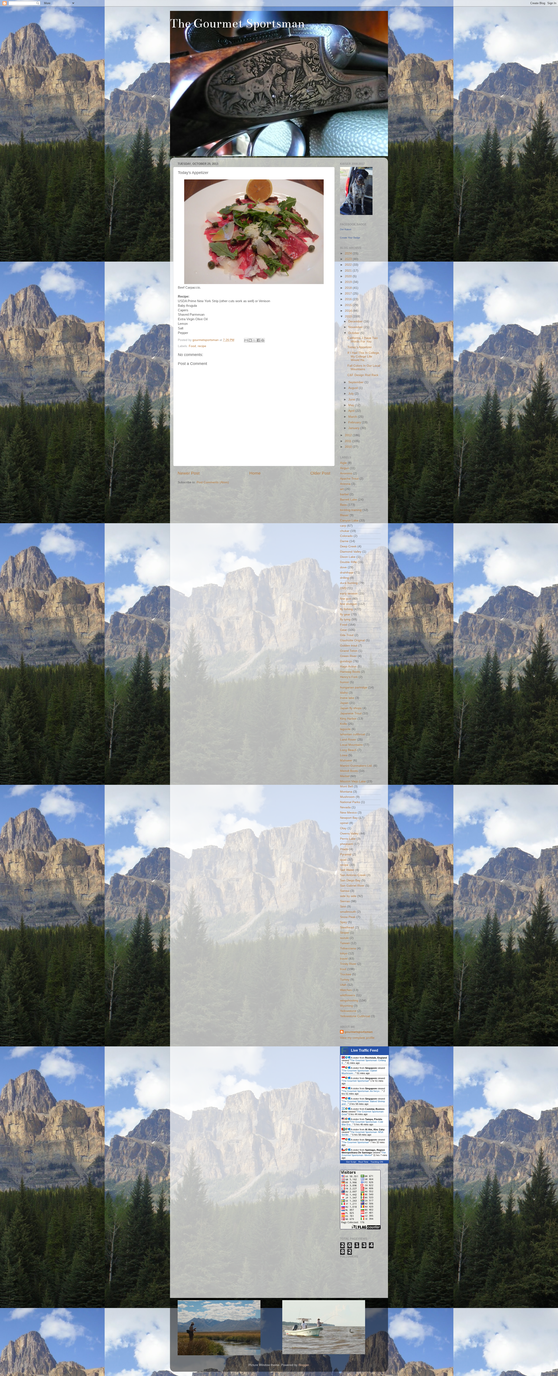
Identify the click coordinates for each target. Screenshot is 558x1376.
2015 (349, 305)
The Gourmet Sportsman (237, 23)
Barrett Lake (348, 499)
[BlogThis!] (250, 340)
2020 (349, 276)
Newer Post (188, 473)
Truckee (345, 974)
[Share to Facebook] (258, 340)
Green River (348, 656)
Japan (344, 703)
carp (343, 525)
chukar (344, 531)
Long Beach (348, 750)
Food (192, 346)
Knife (343, 723)
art (342, 489)
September (356, 382)
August (353, 388)
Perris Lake (348, 838)
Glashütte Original (352, 640)
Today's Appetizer (359, 347)
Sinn (343, 906)
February (355, 422)
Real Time (363, 1162)
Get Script (351, 1162)
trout (343, 969)
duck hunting (349, 583)
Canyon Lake (349, 520)
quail (343, 859)
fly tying (345, 619)
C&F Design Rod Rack (362, 375)
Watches (346, 990)
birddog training (351, 510)
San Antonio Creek (353, 875)
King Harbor (348, 718)
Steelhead (347, 927)
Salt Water (347, 870)
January (354, 428)
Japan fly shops (351, 708)
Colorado (346, 536)
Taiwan (345, 943)
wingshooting (349, 1000)
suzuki (344, 938)
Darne (344, 541)
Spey (343, 922)
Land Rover (348, 739)
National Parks (350, 802)
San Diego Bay (350, 880)
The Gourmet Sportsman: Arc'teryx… (362, 1091)
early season (349, 593)
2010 (349, 446)
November (356, 327)
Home (255, 473)
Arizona (345, 483)
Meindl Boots (349, 771)
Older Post (320, 473)
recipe (202, 346)
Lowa (343, 755)
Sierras (345, 901)
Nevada (345, 807)
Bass (343, 504)
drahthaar (347, 572)
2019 (349, 282)
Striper (344, 932)
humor (344, 682)
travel (344, 958)
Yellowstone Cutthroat (355, 1016)
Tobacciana (348, 948)
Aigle (343, 463)
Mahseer (346, 760)
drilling (344, 577)
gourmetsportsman (358, 1032)
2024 (349, 253)
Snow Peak (348, 917)
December (356, 321)
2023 (349, 259)
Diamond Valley (350, 551)
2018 (349, 288)
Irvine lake (347, 698)
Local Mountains (351, 744)
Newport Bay (349, 817)
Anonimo (346, 473)
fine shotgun (348, 604)
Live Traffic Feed (364, 1050)
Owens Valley (349, 833)
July (351, 393)
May (351, 405)
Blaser (344, 515)
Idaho (344, 692)
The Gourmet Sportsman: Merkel (364, 1153)
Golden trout (348, 645)
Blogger (303, 1365)
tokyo (343, 953)
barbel (344, 494)
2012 (349, 435)
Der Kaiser (345, 229)
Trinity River (348, 964)
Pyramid (345, 854)
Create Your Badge (350, 237)
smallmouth (348, 911)
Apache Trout (349, 478)
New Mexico (348, 812)
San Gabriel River (352, 885)
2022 (349, 264)
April (351, 410)
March (353, 416)
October (354, 333)
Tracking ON (377, 1162)
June (352, 399)
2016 (349, 299)
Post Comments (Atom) (213, 482)
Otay (343, 828)
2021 (349, 270)
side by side (348, 896)
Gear (343, 630)
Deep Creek (348, 546)
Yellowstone (348, 1011)
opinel (344, 823)
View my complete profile (357, 1037)
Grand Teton (348, 650)
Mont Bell (346, 786)
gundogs (346, 661)
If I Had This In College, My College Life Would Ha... (363, 356)
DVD (343, 588)
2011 (348, 441)
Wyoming (346, 1005)
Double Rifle (348, 562)
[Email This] (246, 340)
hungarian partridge (353, 687)
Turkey (344, 979)
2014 (349, 310)
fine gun (345, 598)
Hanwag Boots (350, 671)
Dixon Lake (348, 557)
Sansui (344, 890)
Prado (344, 849)
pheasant (346, 844)
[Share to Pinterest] (262, 340)
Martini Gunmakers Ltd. (356, 765)
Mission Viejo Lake (353, 781)
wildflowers (347, 995)
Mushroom (347, 797)
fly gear (345, 614)
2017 (349, 293)
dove (343, 567)
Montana (346, 791)
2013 (349, 316)
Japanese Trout (351, 713)
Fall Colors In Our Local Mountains (363, 367)
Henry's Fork (349, 677)
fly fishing (346, 609)
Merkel (344, 776)
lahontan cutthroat (352, 734)
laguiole (345, 729)
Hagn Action (348, 666)
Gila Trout (347, 635)
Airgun (344, 468)
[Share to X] (254, 340)
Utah (343, 984)
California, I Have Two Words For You (362, 339)
